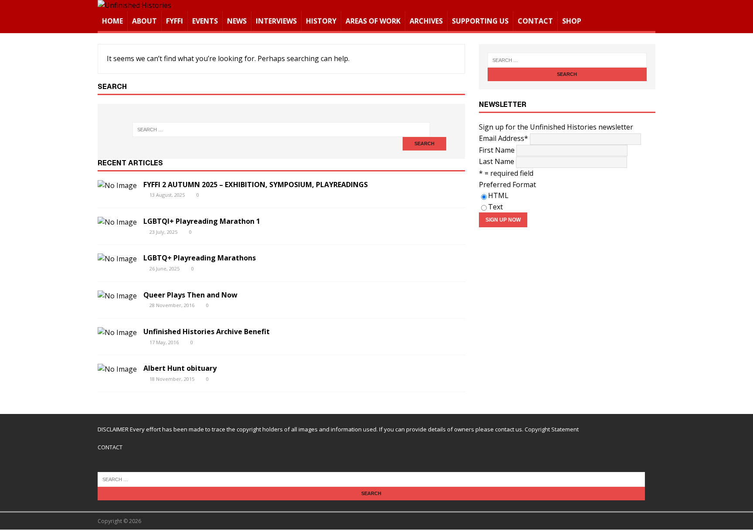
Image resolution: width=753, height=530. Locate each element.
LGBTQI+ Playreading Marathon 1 (201, 221)
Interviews (276, 21)
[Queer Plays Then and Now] (117, 296)
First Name (497, 150)
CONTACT (110, 447)
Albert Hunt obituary (180, 368)
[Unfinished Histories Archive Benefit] (117, 332)
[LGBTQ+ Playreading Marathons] (117, 258)
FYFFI (174, 21)
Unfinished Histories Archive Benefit (206, 331)
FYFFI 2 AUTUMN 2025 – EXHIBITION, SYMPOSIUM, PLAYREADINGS (255, 184)
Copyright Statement (552, 429)
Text (495, 207)
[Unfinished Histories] (134, 5)
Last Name (496, 161)
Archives (426, 21)
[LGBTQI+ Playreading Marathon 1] (117, 222)
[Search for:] (281, 129)
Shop (571, 21)
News (237, 21)
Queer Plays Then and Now (190, 295)
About (144, 21)
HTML (498, 195)
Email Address (503, 138)
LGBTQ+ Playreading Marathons (199, 258)
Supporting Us (480, 21)
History (321, 21)
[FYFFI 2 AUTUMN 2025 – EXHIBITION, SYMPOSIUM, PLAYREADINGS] (117, 185)
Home (112, 21)
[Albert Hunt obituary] (117, 369)
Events (205, 21)
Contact (535, 21)
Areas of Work (373, 21)
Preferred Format (507, 184)
